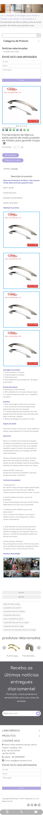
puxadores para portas (12, 608)
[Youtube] (39, 805)
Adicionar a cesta (12, 160)
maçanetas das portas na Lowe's (16, 622)
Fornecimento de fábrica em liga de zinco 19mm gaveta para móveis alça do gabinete (29, 656)
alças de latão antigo (11, 604)
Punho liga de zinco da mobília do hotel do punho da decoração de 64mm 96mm (13, 656)
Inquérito (12, 155)
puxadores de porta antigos (14, 611)
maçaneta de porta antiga (13, 626)
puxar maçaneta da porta (13, 619)
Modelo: (7, 169)
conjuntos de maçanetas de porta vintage (19, 630)
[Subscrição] (38, 713)
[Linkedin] (32, 805)
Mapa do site (7, 801)
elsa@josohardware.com (21, 761)
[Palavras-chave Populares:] (39, 35)
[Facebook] (28, 805)
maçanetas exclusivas (11, 615)
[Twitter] (35, 805)
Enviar (21, 80)
